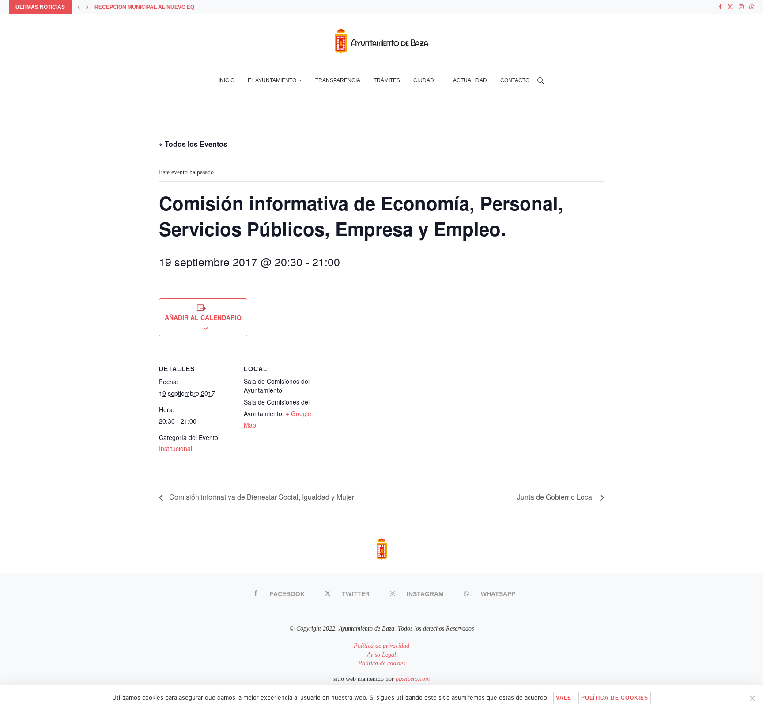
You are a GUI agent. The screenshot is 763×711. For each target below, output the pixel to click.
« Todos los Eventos (193, 144)
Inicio (226, 80)
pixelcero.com (413, 679)
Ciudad (423, 80)
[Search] (540, 80)
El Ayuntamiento (272, 80)
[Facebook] (719, 7)
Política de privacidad (381, 645)
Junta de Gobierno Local (556, 497)
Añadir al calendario (203, 317)
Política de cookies (381, 663)
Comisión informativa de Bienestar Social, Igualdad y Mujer (260, 497)
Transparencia (337, 80)
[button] (78, 7)
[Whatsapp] (751, 7)
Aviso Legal (381, 654)
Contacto (514, 80)
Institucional (175, 448)
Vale (563, 698)
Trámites (387, 80)
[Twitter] (730, 7)
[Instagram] (741, 7)
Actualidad (470, 80)
